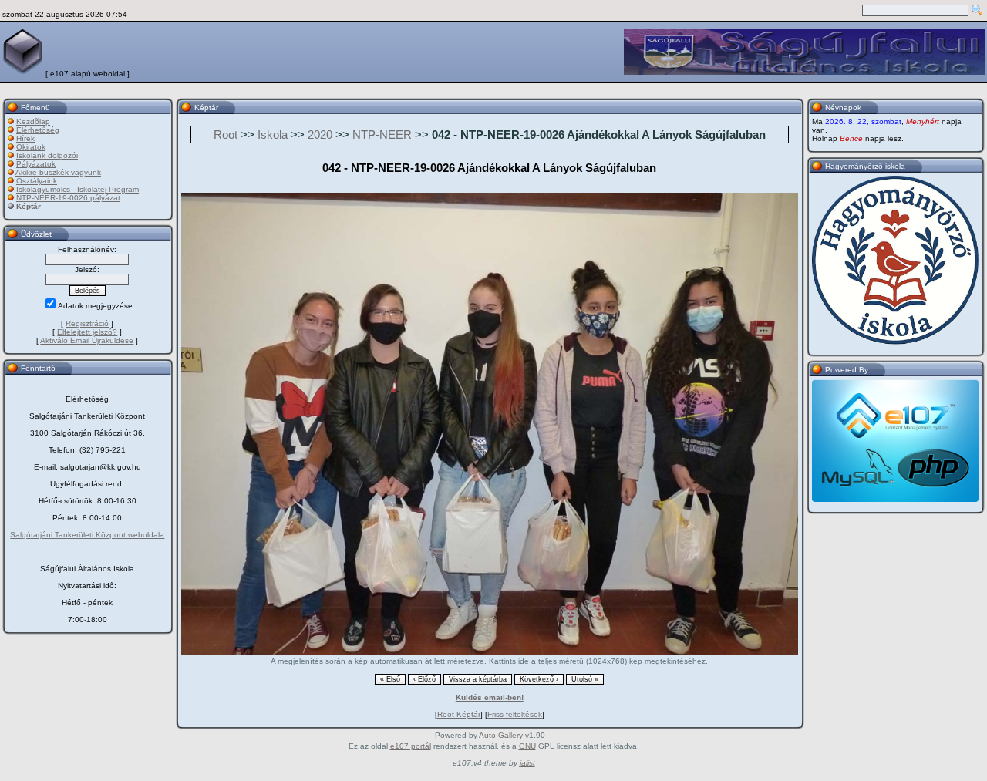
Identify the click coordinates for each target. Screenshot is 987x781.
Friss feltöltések (514, 714)
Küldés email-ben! (490, 697)
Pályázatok (36, 164)
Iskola (273, 134)
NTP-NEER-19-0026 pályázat (68, 198)
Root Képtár (458, 714)
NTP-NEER (382, 134)
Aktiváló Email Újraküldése (86, 340)
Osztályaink (36, 181)
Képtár (28, 206)
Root (225, 134)
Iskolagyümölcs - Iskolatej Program (77, 189)
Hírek (25, 138)
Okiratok (30, 147)
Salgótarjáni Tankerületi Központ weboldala (87, 534)
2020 (320, 134)
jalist (527, 763)
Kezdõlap (33, 121)
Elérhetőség (37, 130)
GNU (527, 746)
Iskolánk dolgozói (47, 155)
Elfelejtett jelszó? (87, 332)
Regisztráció (87, 323)
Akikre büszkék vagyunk (58, 172)
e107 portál (410, 746)
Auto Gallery (501, 735)
